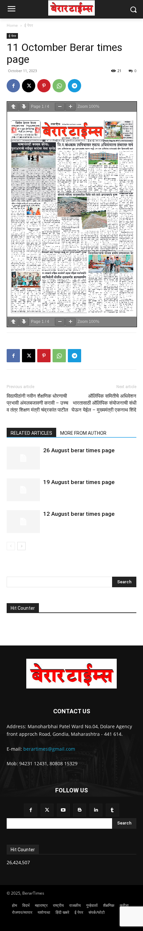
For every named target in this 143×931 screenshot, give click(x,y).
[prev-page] (11, 546)
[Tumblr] (112, 810)
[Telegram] (74, 85)
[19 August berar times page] (23, 489)
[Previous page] (13, 107)
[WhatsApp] (59, 85)
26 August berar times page (79, 450)
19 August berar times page (79, 482)
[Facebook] (13, 85)
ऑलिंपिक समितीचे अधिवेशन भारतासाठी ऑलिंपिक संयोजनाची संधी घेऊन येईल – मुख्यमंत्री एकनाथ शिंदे (104, 403)
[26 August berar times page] (23, 458)
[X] (28, 85)
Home (12, 25)
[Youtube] (63, 810)
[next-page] (21, 546)
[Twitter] (47, 810)
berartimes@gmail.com (49, 749)
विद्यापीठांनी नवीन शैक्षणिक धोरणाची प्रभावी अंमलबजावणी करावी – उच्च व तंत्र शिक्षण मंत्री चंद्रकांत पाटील (37, 403)
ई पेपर (28, 25)
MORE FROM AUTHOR (83, 433)
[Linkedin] (95, 810)
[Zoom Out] (60, 107)
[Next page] (24, 107)
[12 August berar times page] (23, 521)
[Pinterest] (44, 85)
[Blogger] (79, 810)
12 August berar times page (79, 513)
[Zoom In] (70, 107)
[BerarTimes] (71, 8)
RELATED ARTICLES (31, 433)
